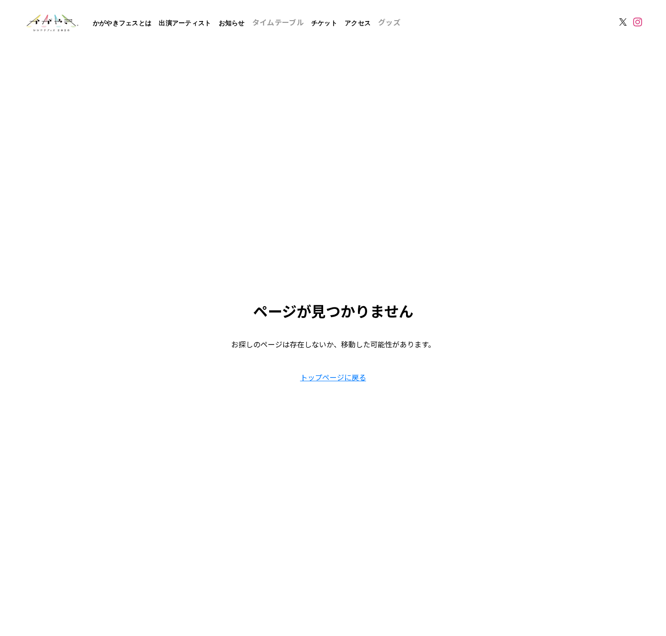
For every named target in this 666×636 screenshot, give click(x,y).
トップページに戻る (333, 377)
